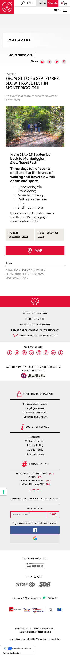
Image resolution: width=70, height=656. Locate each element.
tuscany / (38, 274)
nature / (40, 270)
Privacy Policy (35, 445)
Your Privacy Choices (21, 648)
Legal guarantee (35, 408)
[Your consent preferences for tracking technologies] (3, 491)
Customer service (35, 441)
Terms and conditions (35, 404)
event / (27, 270)
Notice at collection (11, 653)
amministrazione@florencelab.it (35, 631)
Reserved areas (35, 454)
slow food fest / (18, 274)
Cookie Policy (35, 449)
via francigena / (17, 277)
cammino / (13, 270)
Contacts (35, 437)
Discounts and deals (35, 412)
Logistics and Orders (35, 416)
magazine (20, 40)
